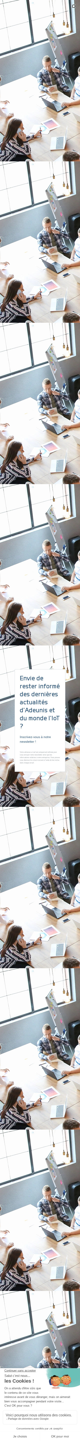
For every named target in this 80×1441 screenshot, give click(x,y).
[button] (74, 6)
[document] (40, 720)
